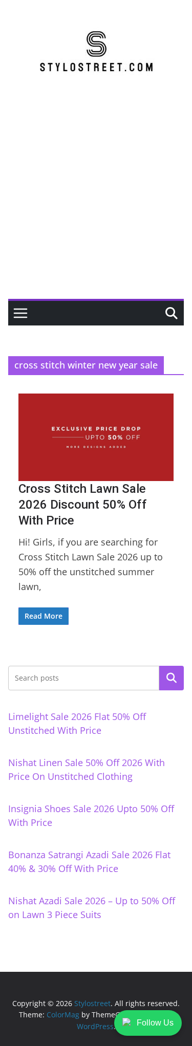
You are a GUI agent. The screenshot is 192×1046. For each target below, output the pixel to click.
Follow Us (155, 1022)
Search (171, 677)
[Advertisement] (96, 198)
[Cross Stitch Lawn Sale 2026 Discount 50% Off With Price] (96, 437)
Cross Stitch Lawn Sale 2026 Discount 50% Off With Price (82, 505)
